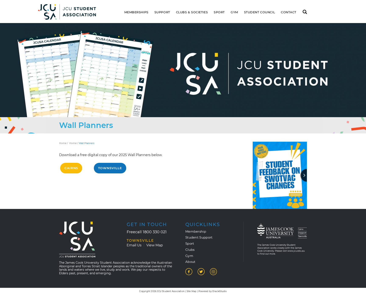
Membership (195, 231)
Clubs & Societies (192, 12)
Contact (288, 12)
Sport (219, 12)
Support (162, 12)
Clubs (190, 250)
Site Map (192, 291)
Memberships (136, 12)
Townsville (110, 168)
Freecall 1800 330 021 (147, 232)
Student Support (199, 237)
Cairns (71, 168)
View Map (154, 245)
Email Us (134, 245)
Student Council (259, 12)
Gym (234, 12)
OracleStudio (219, 291)
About (190, 262)
